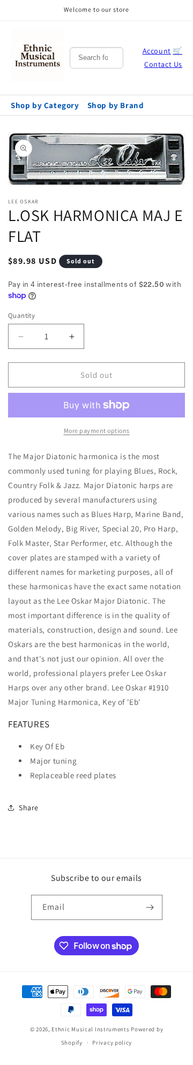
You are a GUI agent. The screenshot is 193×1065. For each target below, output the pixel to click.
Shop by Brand (115, 105)
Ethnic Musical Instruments (90, 1029)
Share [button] (29, 807)
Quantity (21, 315)
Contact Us (163, 64)
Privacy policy (112, 1042)
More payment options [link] (97, 431)
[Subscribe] (150, 907)
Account (157, 51)
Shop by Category (45, 105)
